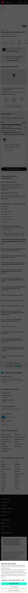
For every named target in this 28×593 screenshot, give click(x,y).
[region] (14, 577)
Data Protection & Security (14, 580)
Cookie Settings (14, 587)
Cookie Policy (4, 580)
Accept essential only (14, 590)
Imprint (22, 580)
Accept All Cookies (14, 583)
